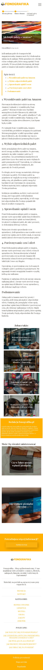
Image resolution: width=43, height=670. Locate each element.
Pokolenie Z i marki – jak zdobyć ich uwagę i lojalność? (21, 383)
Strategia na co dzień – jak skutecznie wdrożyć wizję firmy (21, 406)
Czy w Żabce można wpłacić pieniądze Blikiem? (21, 464)
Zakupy (21, 618)
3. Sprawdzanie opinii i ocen (19, 84)
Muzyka (21, 611)
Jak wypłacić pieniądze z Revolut (21, 505)
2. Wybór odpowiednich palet (19, 81)
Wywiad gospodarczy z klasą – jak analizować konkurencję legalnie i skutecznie (21, 338)
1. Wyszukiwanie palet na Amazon (21, 78)
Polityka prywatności (21, 657)
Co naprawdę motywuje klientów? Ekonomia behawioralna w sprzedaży (21, 361)
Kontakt (21, 594)
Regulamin (21, 666)
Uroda (21, 614)
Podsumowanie (14, 91)
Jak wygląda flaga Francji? (21, 641)
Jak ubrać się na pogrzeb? (21, 647)
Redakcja (21, 591)
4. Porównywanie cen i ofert (19, 88)
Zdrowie (21, 621)
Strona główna (7, 13)
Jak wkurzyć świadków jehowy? (21, 644)
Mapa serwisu (21, 662)
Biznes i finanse (20, 13)
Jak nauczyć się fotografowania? (21, 632)
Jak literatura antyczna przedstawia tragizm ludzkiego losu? (21, 636)
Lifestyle (21, 608)
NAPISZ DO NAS (21, 545)
